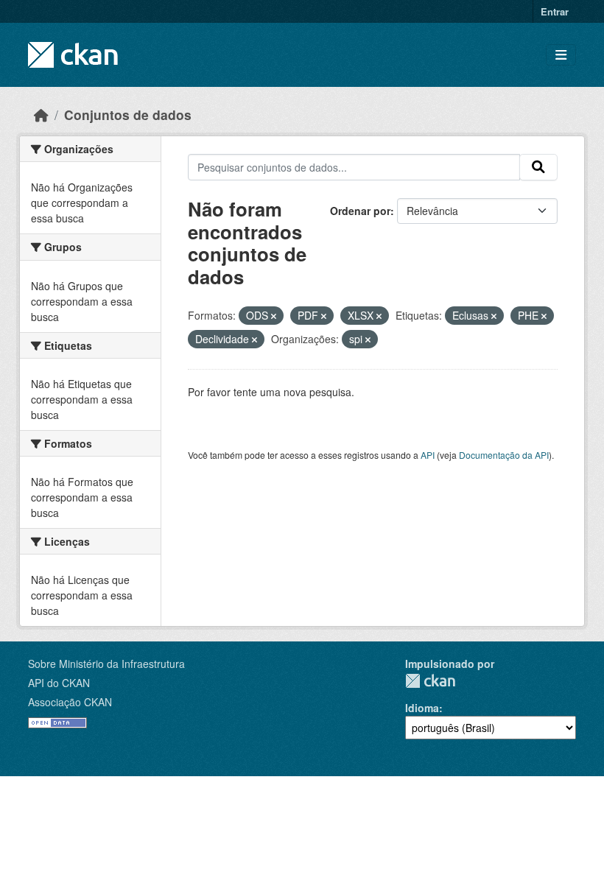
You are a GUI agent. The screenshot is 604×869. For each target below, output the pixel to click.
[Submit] (538, 167)
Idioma (422, 707)
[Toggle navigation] (561, 55)
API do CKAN (59, 682)
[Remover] (273, 316)
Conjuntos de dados (128, 114)
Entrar (555, 11)
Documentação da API (504, 454)
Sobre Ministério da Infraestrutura (106, 663)
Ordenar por (360, 210)
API (428, 454)
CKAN (430, 681)
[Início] (41, 114)
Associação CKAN (70, 701)
